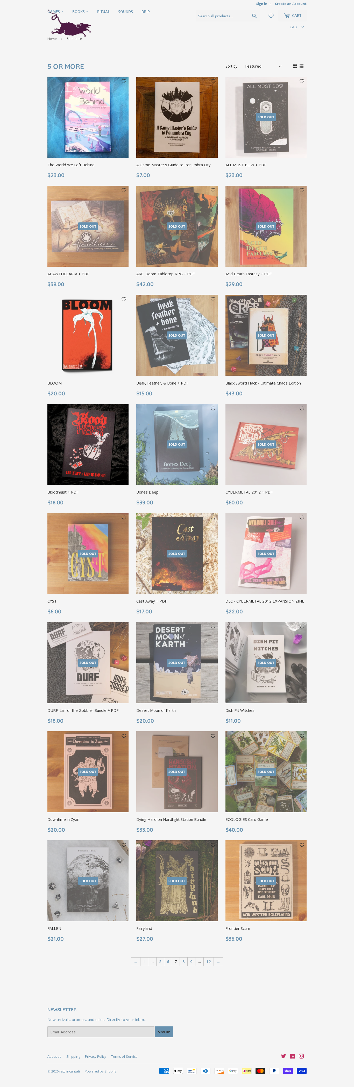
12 (208, 961)
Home (52, 38)
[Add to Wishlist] (124, 81)
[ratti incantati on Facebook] (292, 1056)
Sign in (261, 3)
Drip (145, 11)
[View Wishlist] (271, 15)
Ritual (103, 11)
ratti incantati (69, 1071)
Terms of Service (124, 1056)
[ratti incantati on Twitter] (283, 1056)
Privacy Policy (95, 1056)
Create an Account (291, 3)
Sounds (125, 11)
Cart (296, 15)
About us (54, 1056)
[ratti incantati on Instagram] (301, 1056)
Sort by (231, 66)
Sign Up (164, 1032)
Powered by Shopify (101, 1071)
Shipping (73, 1056)
